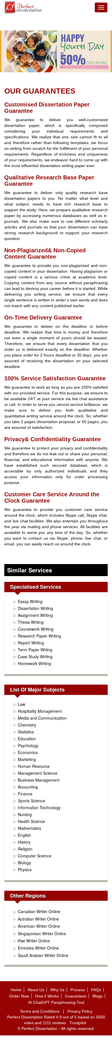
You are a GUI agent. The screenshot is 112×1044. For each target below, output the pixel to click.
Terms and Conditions (39, 1011)
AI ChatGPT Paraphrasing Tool (56, 1002)
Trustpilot (77, 1022)
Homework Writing (34, 663)
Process (77, 989)
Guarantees (75, 996)
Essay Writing (30, 601)
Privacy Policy (79, 1011)
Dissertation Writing (35, 608)
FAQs (96, 989)
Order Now (19, 996)
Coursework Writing (35, 629)
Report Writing (31, 643)
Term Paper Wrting (35, 649)
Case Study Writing (35, 656)
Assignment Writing (35, 615)
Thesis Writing (31, 622)
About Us (36, 989)
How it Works (47, 996)
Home (16, 989)
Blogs (97, 996)
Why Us (57, 989)
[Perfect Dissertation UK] (23, 7)
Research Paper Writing (39, 636)
